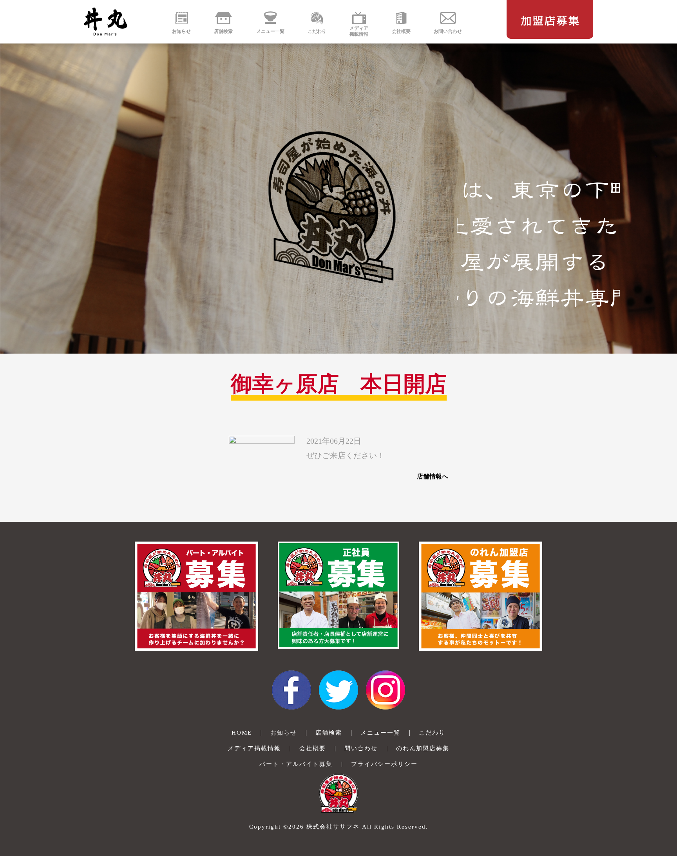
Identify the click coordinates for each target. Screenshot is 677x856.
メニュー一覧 (380, 733)
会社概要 (312, 748)
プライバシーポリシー (384, 764)
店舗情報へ (432, 476)
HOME (242, 733)
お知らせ (283, 733)
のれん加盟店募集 (422, 748)
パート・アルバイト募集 (296, 764)
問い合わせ (361, 748)
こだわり (432, 733)
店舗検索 (328, 733)
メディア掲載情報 (254, 748)
